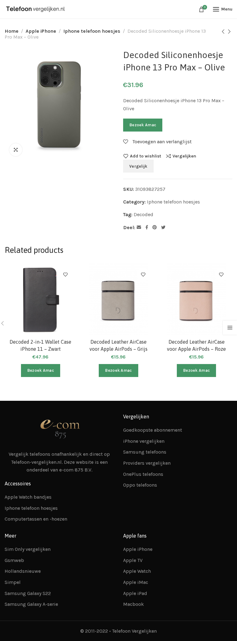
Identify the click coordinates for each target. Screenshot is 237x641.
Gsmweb (14, 560)
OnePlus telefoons (143, 474)
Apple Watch (137, 571)
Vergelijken (184, 155)
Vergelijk (138, 166)
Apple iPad (135, 593)
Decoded (143, 214)
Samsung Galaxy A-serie (31, 604)
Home (12, 31)
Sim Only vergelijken (28, 549)
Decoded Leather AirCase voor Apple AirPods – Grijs (118, 345)
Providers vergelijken (147, 463)
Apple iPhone (41, 31)
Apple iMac (135, 582)
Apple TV (133, 560)
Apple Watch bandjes (28, 497)
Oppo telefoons (140, 485)
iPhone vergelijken (143, 441)
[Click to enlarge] (15, 149)
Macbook (133, 604)
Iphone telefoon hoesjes (91, 31)
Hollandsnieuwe (23, 571)
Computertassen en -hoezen (36, 519)
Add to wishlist (145, 155)
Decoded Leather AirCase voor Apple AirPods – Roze (196, 345)
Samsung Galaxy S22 (28, 593)
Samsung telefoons (144, 452)
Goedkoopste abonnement (152, 430)
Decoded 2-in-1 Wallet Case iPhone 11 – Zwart (40, 345)
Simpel (13, 582)
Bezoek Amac (142, 125)
